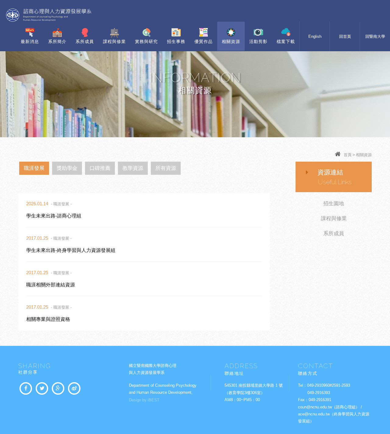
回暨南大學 (375, 36)
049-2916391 (320, 399)
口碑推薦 (100, 168)
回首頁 (345, 36)
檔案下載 (286, 41)
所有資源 (165, 168)
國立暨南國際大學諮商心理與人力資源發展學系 (48, 15)
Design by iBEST (144, 400)
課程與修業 (114, 41)
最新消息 (30, 41)
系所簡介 (57, 41)
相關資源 (231, 41)
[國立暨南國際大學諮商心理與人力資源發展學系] (42, 388)
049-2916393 (318, 392)
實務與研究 (146, 41)
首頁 (348, 154)
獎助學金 (67, 168)
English (314, 36)
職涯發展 (34, 168)
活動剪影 (258, 41)
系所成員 (85, 41)
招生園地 (333, 203)
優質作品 (203, 41)
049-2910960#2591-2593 (328, 385)
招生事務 (176, 41)
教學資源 (132, 168)
